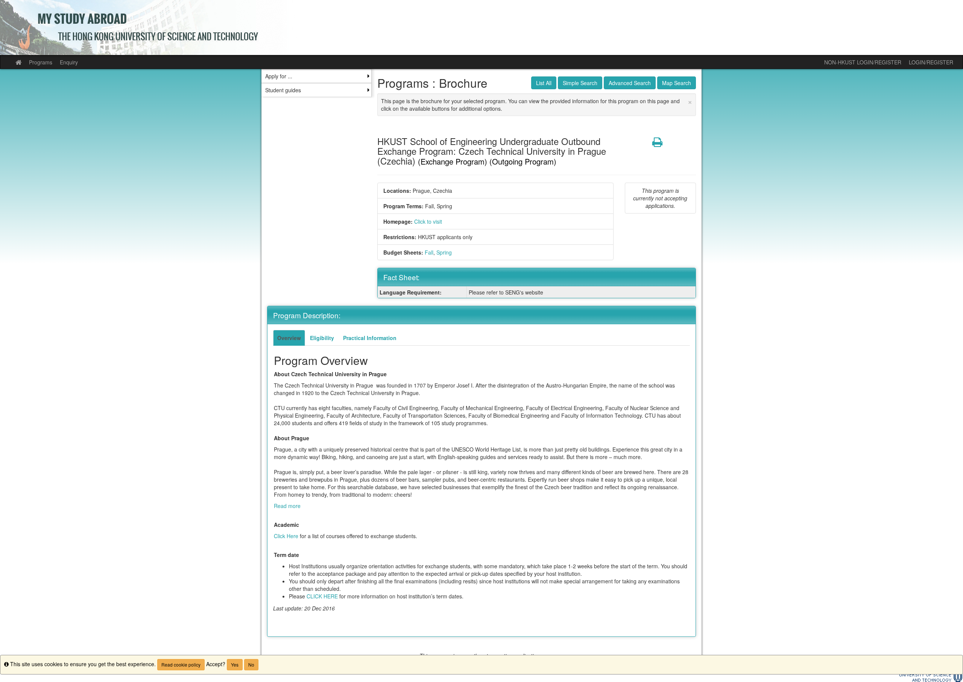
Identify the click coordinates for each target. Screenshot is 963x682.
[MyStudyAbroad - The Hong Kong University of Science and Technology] (481, 27)
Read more (287, 506)
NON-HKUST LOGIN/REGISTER (862, 62)
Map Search (676, 83)
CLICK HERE (322, 596)
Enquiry (69, 62)
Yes (234, 664)
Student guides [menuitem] (283, 90)
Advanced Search (630, 83)
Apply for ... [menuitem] (278, 76)
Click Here (286, 536)
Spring (444, 252)
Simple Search (580, 83)
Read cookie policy (180, 664)
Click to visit (428, 221)
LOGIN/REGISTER (931, 62)
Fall (429, 252)
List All (543, 83)
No (251, 664)
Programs (40, 62)
